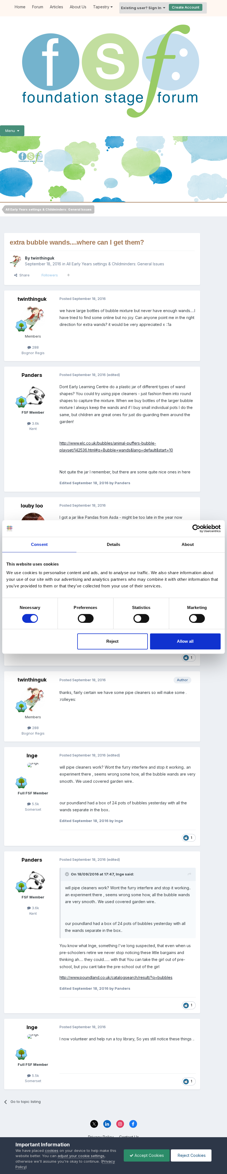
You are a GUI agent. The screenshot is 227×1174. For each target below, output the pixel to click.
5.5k (35, 804)
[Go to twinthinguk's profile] (16, 261)
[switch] (86, 618)
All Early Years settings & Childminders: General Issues (115, 263)
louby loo (32, 506)
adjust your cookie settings (81, 1156)
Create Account (185, 7)
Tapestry (101, 6)
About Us (78, 6)
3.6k (35, 423)
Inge (32, 755)
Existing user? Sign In (142, 8)
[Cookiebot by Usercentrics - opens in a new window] (196, 528)
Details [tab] (113, 544)
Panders (32, 375)
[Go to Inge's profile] (32, 775)
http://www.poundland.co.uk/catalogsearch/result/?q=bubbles (116, 977)
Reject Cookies (191, 1155)
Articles (56, 6)
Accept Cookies (148, 1155)
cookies (51, 1150)
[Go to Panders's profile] (32, 394)
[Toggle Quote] (67, 874)
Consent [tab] (39, 544)
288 (35, 347)
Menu (11, 130)
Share (23, 275)
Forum (37, 6)
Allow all (185, 641)
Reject (112, 641)
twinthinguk (42, 258)
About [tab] (188, 544)
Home (20, 6)
